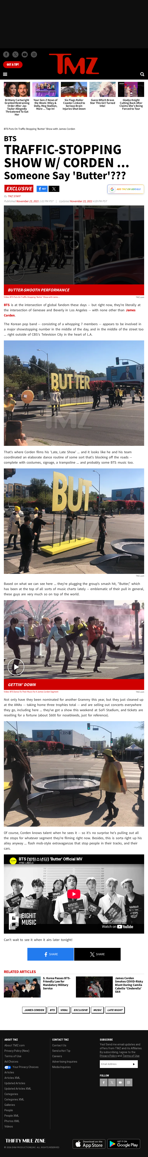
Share (53, 954)
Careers (57, 1056)
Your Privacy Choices (25, 1067)
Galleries (9, 1104)
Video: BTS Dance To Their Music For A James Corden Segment (31, 691)
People (8, 1110)
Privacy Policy (108, 1055)
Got (13, 65)
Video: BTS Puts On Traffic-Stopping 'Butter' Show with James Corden (32, 297)
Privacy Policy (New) (16, 1050)
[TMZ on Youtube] (25, 54)
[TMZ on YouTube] (120, 1082)
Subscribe (134, 1064)
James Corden (34, 1010)
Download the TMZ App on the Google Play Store (123, 1144)
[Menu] (5, 74)
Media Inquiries (61, 1067)
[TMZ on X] (15, 54)
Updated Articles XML (17, 1088)
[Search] (142, 74)
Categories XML (14, 1099)
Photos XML (11, 1121)
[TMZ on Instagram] (34, 54)
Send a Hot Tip (61, 1050)
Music (97, 1010)
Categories (11, 1094)
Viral (64, 1010)
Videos (8, 1126)
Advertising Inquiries (64, 1061)
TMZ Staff (14, 196)
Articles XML (12, 1077)
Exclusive (80, 1010)
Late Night (114, 1010)
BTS (52, 1010)
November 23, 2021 (27, 201)
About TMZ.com (14, 1045)
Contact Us (59, 1045)
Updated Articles (14, 1083)
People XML (11, 1115)
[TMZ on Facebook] (6, 54)
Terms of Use (12, 1056)
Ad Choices (11, 1061)
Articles (9, 1072)
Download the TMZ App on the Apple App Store (89, 1144)
